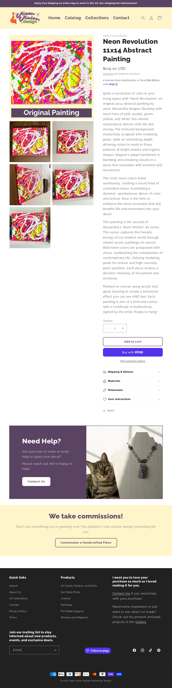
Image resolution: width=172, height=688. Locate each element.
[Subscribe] (55, 650)
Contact (14, 604)
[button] (143, 18)
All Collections (18, 598)
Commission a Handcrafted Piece (86, 542)
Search (13, 585)
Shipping (108, 74)
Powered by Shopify (101, 681)
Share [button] (110, 410)
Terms (13, 617)
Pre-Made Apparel (72, 611)
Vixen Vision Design (79, 681)
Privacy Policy (18, 611)
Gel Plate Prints (70, 592)
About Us (15, 592)
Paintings (66, 604)
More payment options (132, 361)
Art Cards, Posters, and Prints (79, 585)
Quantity (108, 321)
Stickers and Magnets (74, 617)
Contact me (121, 593)
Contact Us (36, 481)
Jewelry (66, 598)
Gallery (140, 622)
